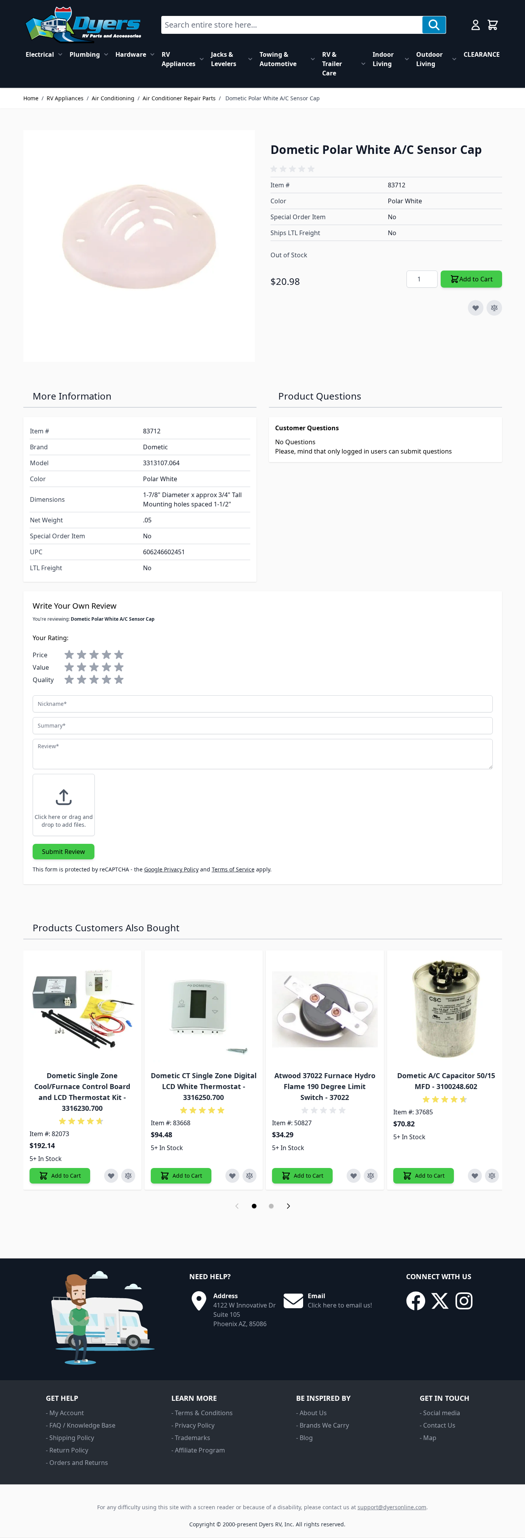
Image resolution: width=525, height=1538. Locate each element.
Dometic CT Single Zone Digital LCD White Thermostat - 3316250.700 (203, 1086)
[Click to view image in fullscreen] (139, 246)
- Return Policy (67, 1450)
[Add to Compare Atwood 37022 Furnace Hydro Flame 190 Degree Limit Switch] (371, 1176)
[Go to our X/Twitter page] (440, 1301)
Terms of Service (233, 869)
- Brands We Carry (322, 1425)
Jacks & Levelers (223, 59)
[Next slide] (288, 1206)
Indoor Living (383, 59)
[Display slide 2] (271, 1206)
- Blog (304, 1437)
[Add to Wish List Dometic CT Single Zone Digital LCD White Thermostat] (232, 1176)
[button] (293, 169)
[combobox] (292, 24)
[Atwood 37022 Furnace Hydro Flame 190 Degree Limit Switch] (325, 1009)
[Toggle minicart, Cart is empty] (493, 25)
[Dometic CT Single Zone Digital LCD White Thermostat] (203, 1009)
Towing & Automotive (278, 59)
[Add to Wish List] (475, 308)
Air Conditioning (113, 98)
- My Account (65, 1413)
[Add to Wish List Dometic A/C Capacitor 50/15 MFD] (475, 1176)
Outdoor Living (429, 59)
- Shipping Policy (70, 1437)
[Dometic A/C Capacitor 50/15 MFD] (446, 1009)
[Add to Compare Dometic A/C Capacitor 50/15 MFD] (492, 1176)
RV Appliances (178, 59)
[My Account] (475, 25)
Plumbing (85, 54)
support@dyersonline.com (392, 1507)
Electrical (40, 54)
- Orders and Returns (77, 1462)
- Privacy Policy (193, 1425)
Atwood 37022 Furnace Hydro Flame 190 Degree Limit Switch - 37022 (324, 1086)
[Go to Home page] (83, 25)
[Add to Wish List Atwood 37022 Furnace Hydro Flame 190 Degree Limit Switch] (354, 1176)
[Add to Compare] (494, 308)
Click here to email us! (340, 1305)
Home (30, 98)
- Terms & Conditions (202, 1413)
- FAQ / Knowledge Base (80, 1425)
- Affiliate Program (198, 1450)
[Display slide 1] (254, 1206)
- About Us (311, 1413)
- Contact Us (437, 1425)
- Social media (440, 1413)
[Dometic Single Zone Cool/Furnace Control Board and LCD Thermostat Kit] (82, 1009)
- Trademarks (190, 1437)
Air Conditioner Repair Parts (179, 98)
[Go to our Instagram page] (464, 1301)
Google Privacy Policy (171, 869)
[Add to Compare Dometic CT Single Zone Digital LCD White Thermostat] (249, 1176)
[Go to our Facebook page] (416, 1301)
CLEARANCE (482, 54)
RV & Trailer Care (332, 63)
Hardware (130, 54)
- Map (428, 1437)
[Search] (434, 24)
